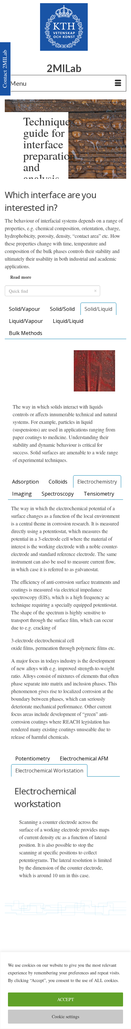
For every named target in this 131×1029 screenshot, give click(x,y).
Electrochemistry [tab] (97, 481)
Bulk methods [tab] (25, 333)
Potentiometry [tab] (32, 758)
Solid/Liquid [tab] (98, 308)
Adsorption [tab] (25, 481)
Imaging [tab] (22, 493)
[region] (65, 990)
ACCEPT (65, 999)
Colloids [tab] (58, 481)
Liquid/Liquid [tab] (68, 320)
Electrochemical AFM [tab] (84, 758)
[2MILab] (64, 27)
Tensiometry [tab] (99, 493)
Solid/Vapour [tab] (24, 308)
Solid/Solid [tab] (62, 308)
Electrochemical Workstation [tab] (49, 770)
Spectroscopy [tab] (58, 493)
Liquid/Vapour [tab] (26, 320)
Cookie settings (65, 1016)
